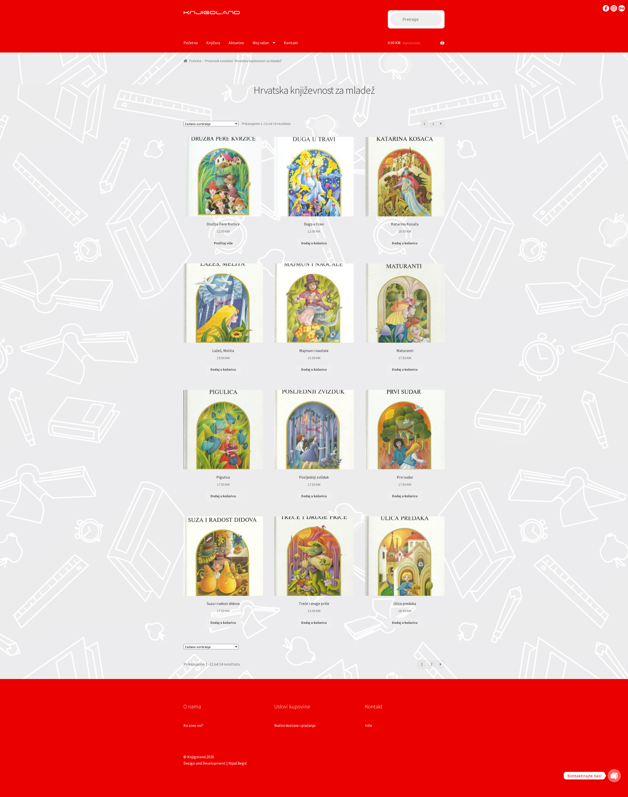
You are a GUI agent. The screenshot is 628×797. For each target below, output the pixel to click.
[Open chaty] (614, 772)
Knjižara (213, 42)
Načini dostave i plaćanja (294, 725)
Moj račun (261, 42)
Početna (190, 42)
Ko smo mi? (193, 725)
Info (368, 725)
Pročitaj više (223, 243)
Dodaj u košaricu (314, 243)
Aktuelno (236, 42)
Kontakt (291, 42)
